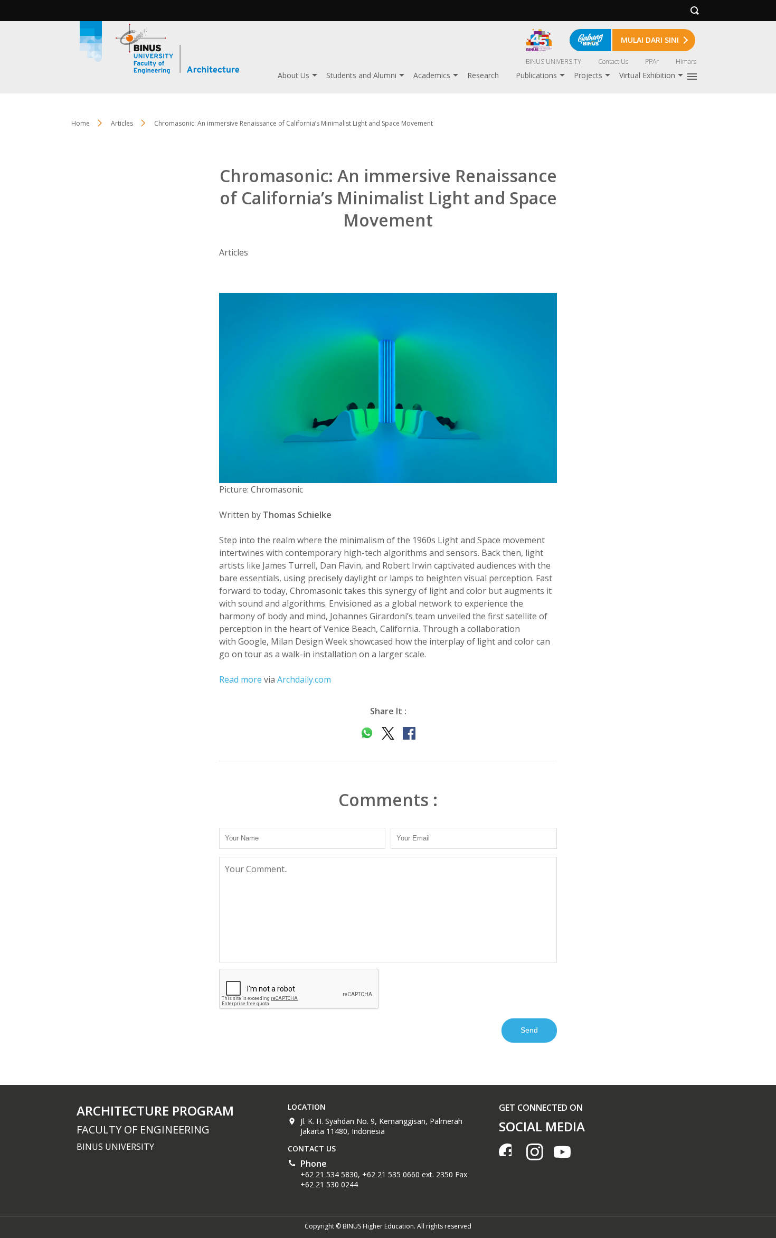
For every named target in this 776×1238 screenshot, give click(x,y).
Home (80, 123)
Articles (122, 123)
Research (483, 75)
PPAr (652, 61)
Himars (686, 61)
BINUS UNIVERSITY (553, 61)
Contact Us (613, 61)
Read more (240, 679)
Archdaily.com (304, 679)
